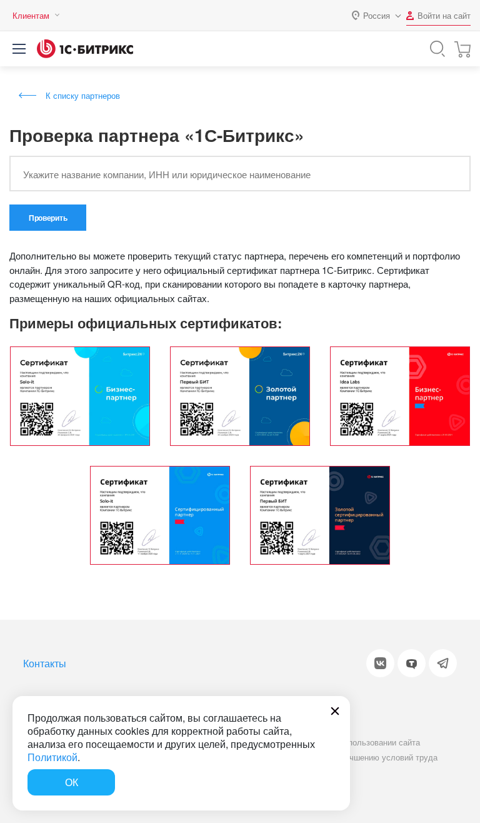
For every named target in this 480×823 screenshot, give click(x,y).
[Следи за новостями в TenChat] (412, 663)
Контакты (44, 663)
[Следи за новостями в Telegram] (443, 663)
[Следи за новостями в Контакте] (380, 663)
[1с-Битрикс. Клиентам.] (85, 48)
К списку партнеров (83, 95)
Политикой (53, 757)
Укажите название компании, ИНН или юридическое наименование (167, 173)
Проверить (48, 217)
